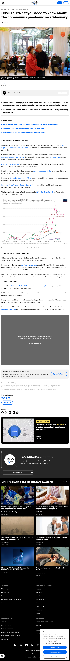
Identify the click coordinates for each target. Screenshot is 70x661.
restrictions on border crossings (12, 157)
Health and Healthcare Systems (14, 10)
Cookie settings (55, 656)
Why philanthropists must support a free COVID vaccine (23, 128)
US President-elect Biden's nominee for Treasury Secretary (31, 286)
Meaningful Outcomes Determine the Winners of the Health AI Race (15, 569)
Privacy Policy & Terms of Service (35, 650)
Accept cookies (35, 343)
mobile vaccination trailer (42, 171)
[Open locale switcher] (2, 656)
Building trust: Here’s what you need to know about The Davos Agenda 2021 (30, 124)
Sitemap (35, 654)
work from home (54, 157)
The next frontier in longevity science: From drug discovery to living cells (52, 508)
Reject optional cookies (55, 652)
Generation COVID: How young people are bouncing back (24, 132)
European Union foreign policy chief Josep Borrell (18, 185)
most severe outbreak (29, 265)
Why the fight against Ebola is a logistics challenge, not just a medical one (16, 508)
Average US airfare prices (10, 164)
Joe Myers (4, 84)
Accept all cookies (55, 647)
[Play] (4, 93)
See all (66, 482)
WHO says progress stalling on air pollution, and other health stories (17, 538)
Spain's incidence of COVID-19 (20, 178)
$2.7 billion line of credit (44, 192)
